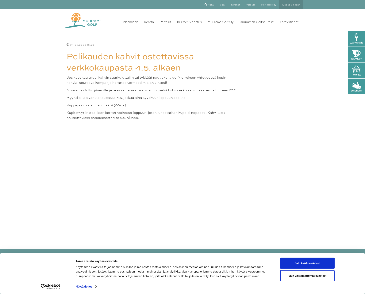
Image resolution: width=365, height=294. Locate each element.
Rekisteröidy (268, 4)
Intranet (235, 4)
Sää (222, 4)
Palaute (251, 4)
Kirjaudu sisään (291, 4)
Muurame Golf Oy (221, 22)
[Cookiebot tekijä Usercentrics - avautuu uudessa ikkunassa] (50, 286)
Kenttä (149, 22)
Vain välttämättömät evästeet (307, 275)
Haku (210, 4)
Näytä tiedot (84, 286)
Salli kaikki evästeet (307, 263)
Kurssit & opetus (189, 22)
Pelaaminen (129, 22)
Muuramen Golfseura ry (256, 22)
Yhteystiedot (289, 22)
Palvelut (165, 22)
